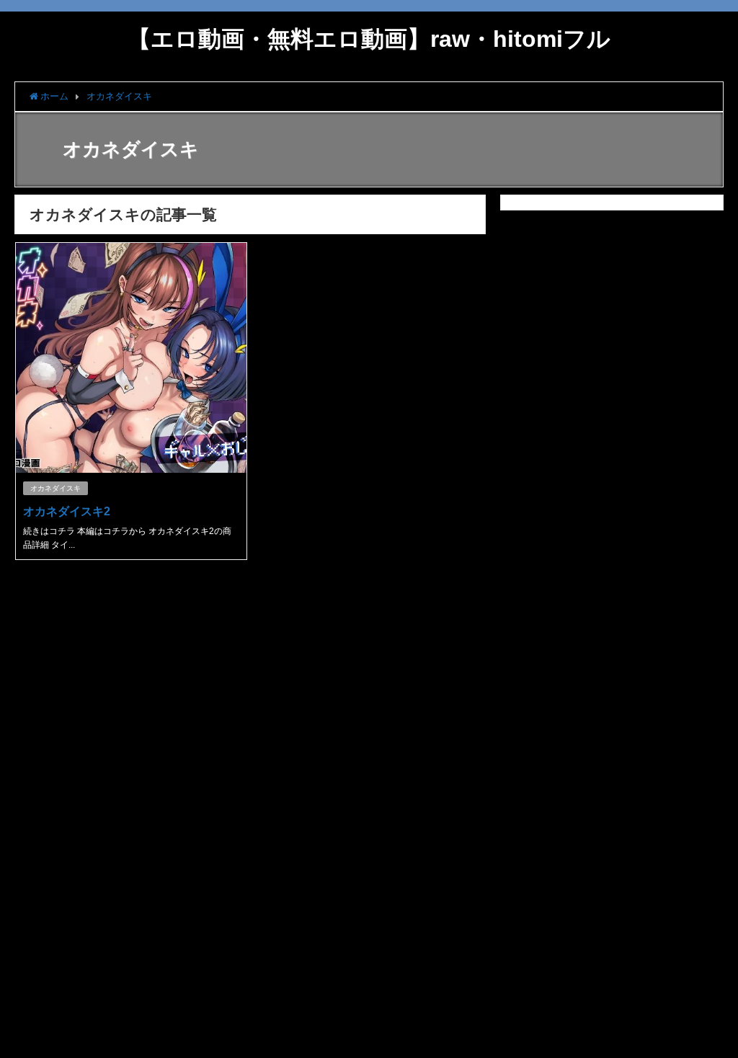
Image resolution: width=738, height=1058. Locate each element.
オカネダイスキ (55, 488)
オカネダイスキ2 (66, 511)
